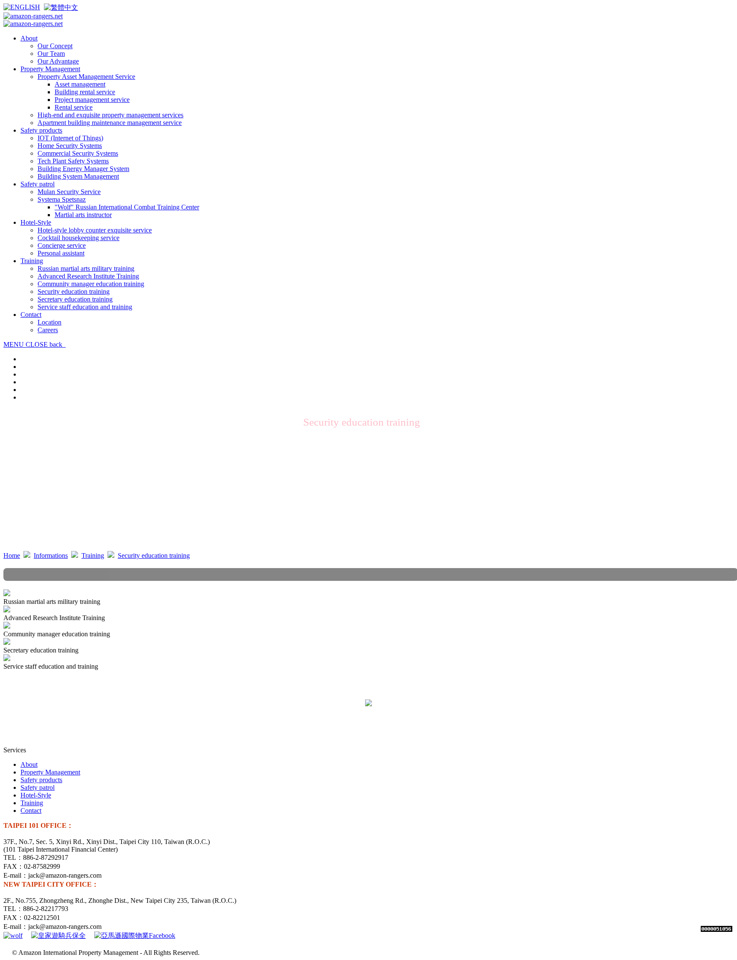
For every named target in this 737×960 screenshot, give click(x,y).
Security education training (154, 555)
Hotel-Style (35, 795)
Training (92, 555)
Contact (30, 810)
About (29, 764)
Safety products (41, 779)
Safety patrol (37, 787)
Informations (51, 555)
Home (11, 555)
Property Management (50, 772)
